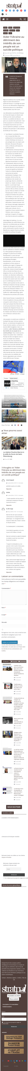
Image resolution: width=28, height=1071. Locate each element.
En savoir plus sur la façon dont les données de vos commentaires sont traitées (13, 648)
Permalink (21, 483)
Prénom (3, 1011)
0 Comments (18, 680)
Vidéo (10, 33)
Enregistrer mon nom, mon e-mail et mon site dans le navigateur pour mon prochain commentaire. (14, 635)
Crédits (19, 977)
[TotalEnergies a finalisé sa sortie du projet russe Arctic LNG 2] (8, 686)
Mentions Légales (11, 977)
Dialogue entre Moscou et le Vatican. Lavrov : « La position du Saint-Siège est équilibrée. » (18, 736)
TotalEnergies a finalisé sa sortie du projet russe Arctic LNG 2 (18, 687)
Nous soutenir (14, 999)
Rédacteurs (12, 30)
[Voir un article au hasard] (24, 19)
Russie (18, 30)
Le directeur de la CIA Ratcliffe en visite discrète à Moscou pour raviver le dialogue (19, 792)
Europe (5, 27)
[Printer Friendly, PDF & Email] (17, 374)
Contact (4, 977)
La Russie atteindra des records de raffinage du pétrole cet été (14, 402)
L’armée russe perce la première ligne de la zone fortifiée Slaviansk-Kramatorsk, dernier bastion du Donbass (19, 670)
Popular (14, 661)
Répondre (9, 489)
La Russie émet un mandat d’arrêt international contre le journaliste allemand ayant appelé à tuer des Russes (18, 774)
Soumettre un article (14, 996)
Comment (23, 661)
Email (3, 1016)
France (10, 27)
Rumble (9, 857)
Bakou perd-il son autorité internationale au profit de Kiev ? (18, 721)
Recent (7, 661)
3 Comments (7, 55)
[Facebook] (6, 388)
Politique (6, 30)
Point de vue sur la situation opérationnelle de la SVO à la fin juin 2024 (14, 416)
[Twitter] (8, 388)
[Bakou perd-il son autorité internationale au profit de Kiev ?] (8, 720)
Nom (4, 607)
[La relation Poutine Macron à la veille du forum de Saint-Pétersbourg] (14, 437)
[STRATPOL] (3, 19)
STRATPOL (14, 53)
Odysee (4, 857)
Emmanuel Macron (16, 55)
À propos (6, 378)
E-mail (4, 615)
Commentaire (6, 588)
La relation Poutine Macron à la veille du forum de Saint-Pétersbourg (13, 454)
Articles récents (13, 378)
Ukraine (5, 33)
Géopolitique (16, 27)
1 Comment (17, 745)
